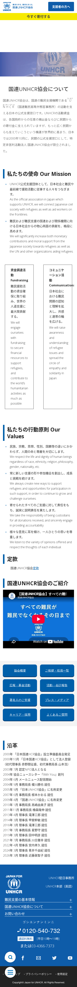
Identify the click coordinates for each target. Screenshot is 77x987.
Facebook (23, 958)
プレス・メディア (57, 700)
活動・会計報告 (57, 685)
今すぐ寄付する (38, 16)
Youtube (70, 958)
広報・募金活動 (20, 685)
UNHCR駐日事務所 (61, 878)
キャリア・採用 (20, 714)
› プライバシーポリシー (38, 974)
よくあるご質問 (57, 714)
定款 (36, 568)
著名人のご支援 (20, 700)
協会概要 (20, 670)
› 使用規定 (62, 974)
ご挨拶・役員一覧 (57, 670)
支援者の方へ (61, 7)
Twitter (54, 958)
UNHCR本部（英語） (60, 886)
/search (10, 957)
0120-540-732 (41, 930)
